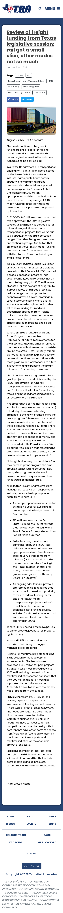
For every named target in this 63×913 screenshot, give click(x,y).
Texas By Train (16, 835)
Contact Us (31, 866)
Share (15, 99)
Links (52, 824)
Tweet (29, 99)
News (52, 816)
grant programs (31, 86)
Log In (31, 853)
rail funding (13, 86)
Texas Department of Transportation (26, 81)
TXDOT (20, 75)
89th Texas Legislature (19, 92)
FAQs (47, 835)
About (31, 816)
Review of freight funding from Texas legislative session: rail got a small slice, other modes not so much (31, 47)
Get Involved (47, 842)
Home (10, 816)
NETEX (50, 81)
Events (31, 824)
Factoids (15, 842)
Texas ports (39, 92)
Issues (10, 824)
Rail (28, 75)
